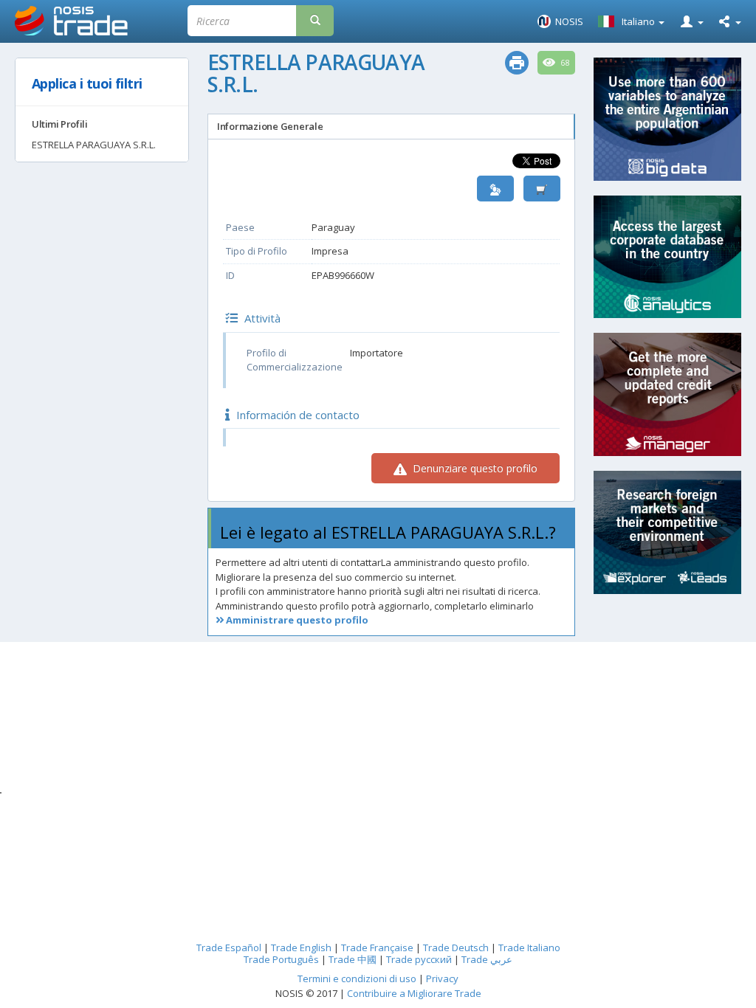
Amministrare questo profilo (296, 619)
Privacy (442, 978)
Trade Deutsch (456, 947)
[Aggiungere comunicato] (541, 188)
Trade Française (377, 947)
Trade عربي (486, 959)
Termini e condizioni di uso (357, 978)
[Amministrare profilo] (495, 188)
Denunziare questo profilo (473, 468)
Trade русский (419, 959)
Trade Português (281, 959)
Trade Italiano (529, 947)
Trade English (301, 947)
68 (564, 63)
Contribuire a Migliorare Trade (414, 993)
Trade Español (228, 947)
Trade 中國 (353, 959)
